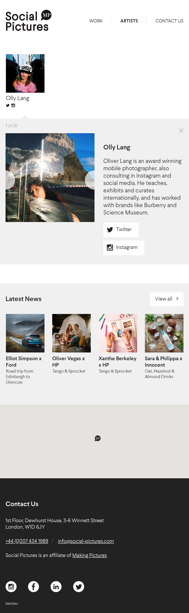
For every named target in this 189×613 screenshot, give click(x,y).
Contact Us (169, 21)
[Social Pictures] (29, 29)
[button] (97, 438)
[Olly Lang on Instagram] (13, 105)
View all (163, 299)
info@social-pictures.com (86, 541)
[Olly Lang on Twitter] (8, 105)
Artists (129, 21)
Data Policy (12, 603)
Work (96, 21)
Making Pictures (89, 555)
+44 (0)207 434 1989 (27, 541)
